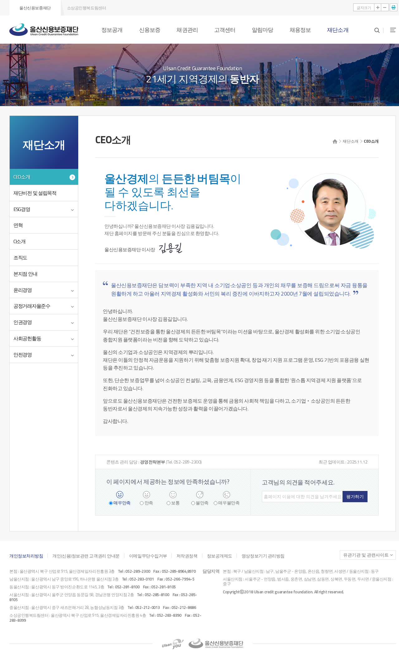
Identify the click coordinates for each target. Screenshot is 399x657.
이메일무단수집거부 (148, 555)
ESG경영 (21, 209)
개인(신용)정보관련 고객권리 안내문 (85, 555)
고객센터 (224, 29)
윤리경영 (22, 290)
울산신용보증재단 (34, 8)
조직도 (20, 257)
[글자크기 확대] (378, 7)
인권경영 (22, 322)
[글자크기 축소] (385, 7)
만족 (149, 503)
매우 (121, 503)
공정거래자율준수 (31, 306)
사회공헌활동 (27, 338)
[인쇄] (393, 7)
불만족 (202, 503)
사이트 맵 (389, 30)
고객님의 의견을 (298, 482)
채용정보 (300, 29)
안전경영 (22, 354)
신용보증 (149, 29)
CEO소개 (21, 176)
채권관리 (187, 29)
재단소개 (337, 29)
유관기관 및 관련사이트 (366, 555)
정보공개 (112, 29)
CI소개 (19, 241)
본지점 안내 (25, 273)
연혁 (17, 225)
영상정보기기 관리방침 (263, 555)
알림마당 (262, 29)
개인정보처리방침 (26, 555)
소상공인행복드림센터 (86, 8)
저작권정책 (187, 555)
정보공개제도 (219, 555)
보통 (175, 503)
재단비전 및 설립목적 (34, 193)
